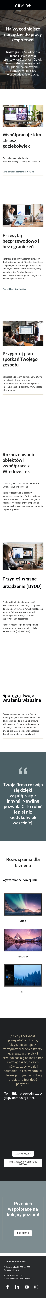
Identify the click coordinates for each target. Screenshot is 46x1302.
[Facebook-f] (7, 1286)
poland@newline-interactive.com (17, 1278)
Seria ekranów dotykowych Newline (18, 172)
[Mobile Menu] (42, 5)
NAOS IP (23, 956)
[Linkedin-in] (17, 1286)
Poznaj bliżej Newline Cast (14, 289)
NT (23, 991)
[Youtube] (26, 1286)
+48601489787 (16, 1275)
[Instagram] (36, 1286)
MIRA (23, 921)
